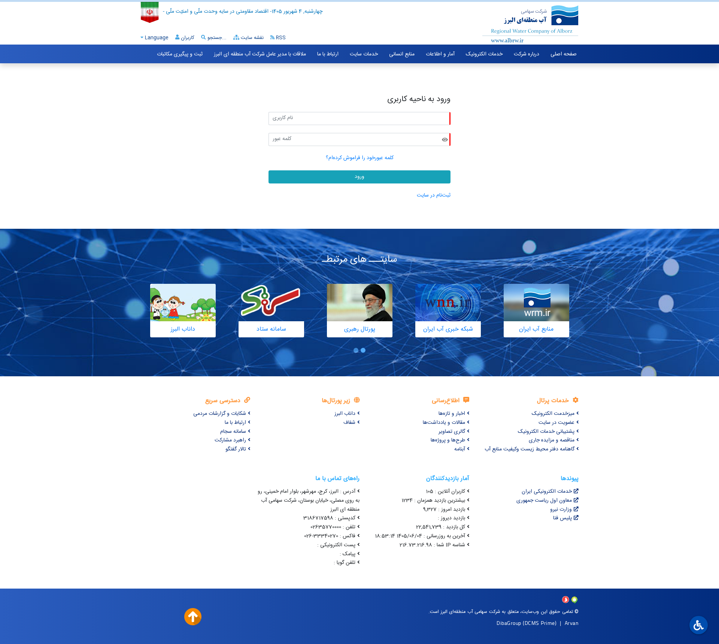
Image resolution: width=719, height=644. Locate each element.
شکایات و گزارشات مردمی (219, 413)
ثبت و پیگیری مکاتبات (180, 54)
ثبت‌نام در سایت (433, 195)
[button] (363, 350)
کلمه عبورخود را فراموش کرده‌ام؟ (360, 158)
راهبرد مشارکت (230, 440)
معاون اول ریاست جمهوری (544, 500)
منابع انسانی (402, 54)
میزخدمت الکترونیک (553, 413)
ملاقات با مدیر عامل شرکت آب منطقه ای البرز (260, 54)
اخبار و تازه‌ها (452, 413)
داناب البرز (344, 413)
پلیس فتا (562, 518)
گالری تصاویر (452, 431)
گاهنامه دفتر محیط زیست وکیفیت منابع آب (529, 449)
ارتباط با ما (328, 54)
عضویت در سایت (556, 422)
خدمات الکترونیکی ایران (547, 491)
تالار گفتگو (235, 449)
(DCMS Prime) (539, 622)
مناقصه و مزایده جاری (551, 440)
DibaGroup (509, 622)
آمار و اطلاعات (440, 54)
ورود (359, 176)
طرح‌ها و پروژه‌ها (448, 440)
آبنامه (459, 449)
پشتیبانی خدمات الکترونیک (546, 431)
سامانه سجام (233, 431)
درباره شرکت (526, 54)
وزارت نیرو (561, 509)
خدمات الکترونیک (484, 54)
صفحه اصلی (563, 54)
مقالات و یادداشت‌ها (444, 422)
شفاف (349, 422)
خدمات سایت (364, 54)
